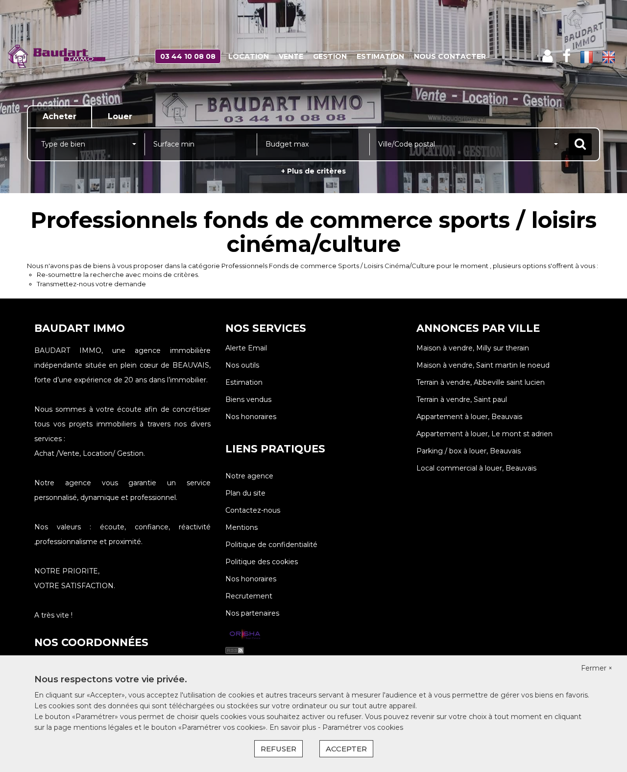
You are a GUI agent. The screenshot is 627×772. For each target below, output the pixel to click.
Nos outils (242, 365)
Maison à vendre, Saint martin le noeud (483, 365)
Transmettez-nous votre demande (91, 284)
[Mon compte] (547, 56)
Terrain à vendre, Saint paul (461, 399)
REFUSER (278, 748)
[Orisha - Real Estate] (245, 634)
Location (248, 56)
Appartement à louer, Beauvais (469, 416)
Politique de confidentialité (271, 544)
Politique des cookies (261, 561)
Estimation (380, 56)
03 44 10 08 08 (188, 56)
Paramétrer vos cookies (362, 727)
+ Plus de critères (313, 171)
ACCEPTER (346, 748)
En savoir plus (293, 727)
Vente (291, 56)
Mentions (241, 527)
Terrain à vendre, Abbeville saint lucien (480, 382)
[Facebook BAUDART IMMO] (566, 56)
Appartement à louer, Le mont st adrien (484, 433)
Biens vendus (248, 399)
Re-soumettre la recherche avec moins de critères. (118, 274)
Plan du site (245, 493)
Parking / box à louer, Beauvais (468, 451)
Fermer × (596, 668)
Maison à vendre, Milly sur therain (472, 348)
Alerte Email (246, 348)
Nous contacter (450, 56)
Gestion (330, 56)
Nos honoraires (250, 416)
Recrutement (248, 596)
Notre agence (249, 476)
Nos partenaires (252, 613)
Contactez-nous (252, 510)
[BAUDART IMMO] (56, 56)
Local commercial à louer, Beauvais (476, 468)
